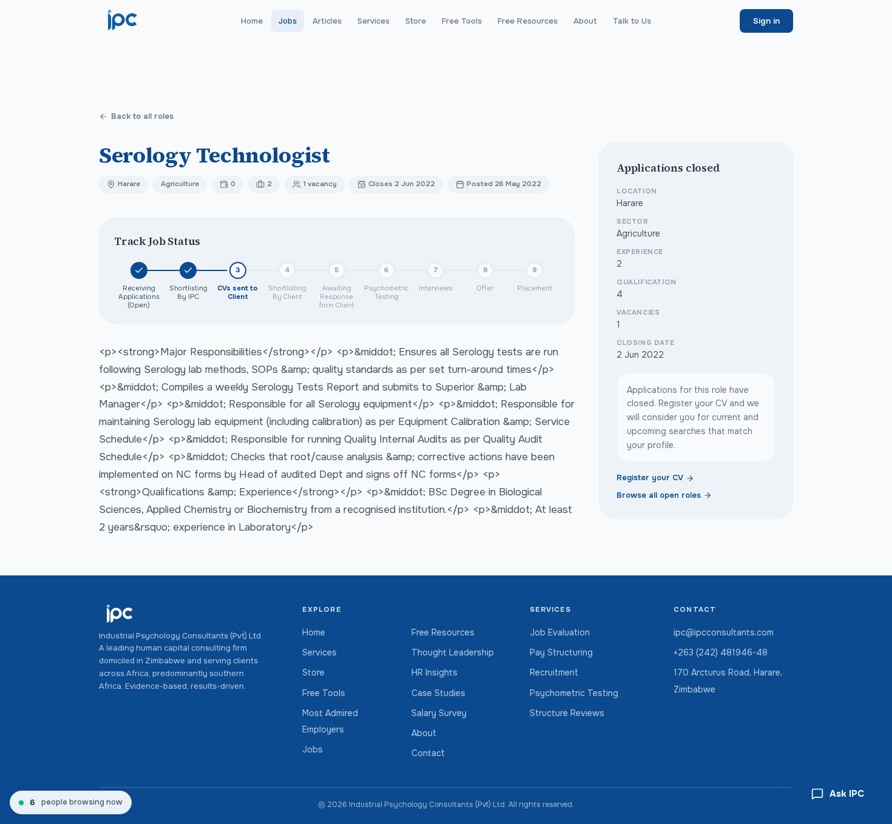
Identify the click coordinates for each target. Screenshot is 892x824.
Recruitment (554, 672)
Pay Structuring (561, 652)
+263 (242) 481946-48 (721, 652)
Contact (428, 753)
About (585, 21)
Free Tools (462, 21)
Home (252, 21)
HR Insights (434, 672)
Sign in (766, 21)
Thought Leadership (452, 652)
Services (373, 21)
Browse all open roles (659, 495)
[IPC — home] (123, 21)
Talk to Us (632, 21)
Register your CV (650, 478)
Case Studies (438, 693)
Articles (327, 21)
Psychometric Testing (574, 693)
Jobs (288, 21)
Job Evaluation (560, 632)
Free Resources (528, 21)
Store (415, 21)
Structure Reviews (567, 713)
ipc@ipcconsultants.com (724, 632)
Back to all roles (142, 116)
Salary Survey (439, 713)
